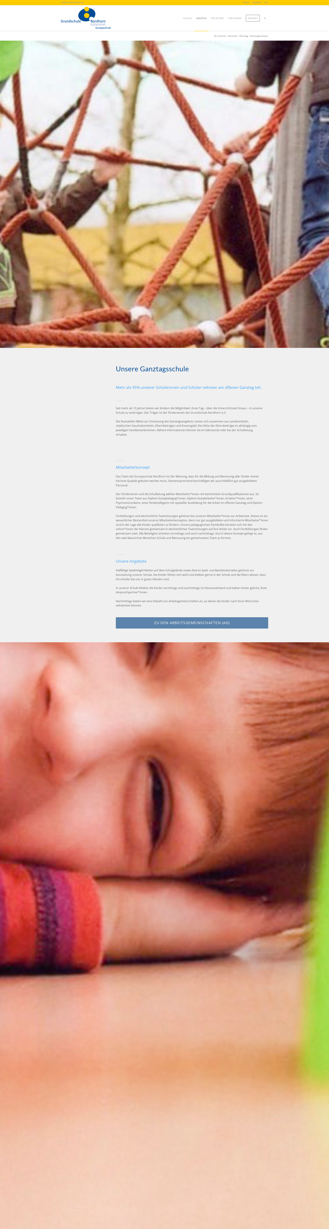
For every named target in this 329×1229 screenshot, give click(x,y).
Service (246, 2)
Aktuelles (257, 2)
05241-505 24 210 (76, 2)
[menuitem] (246, 2)
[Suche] (265, 18)
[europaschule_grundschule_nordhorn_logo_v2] (90, 18)
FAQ (266, 2)
